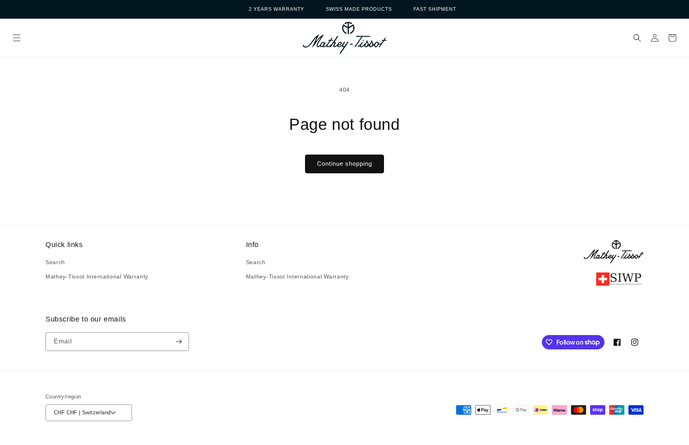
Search (55, 262)
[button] (17, 38)
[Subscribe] (179, 341)
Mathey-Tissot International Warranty (96, 276)
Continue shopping (344, 163)
